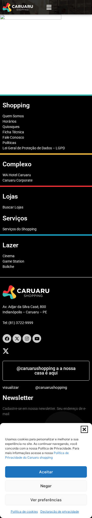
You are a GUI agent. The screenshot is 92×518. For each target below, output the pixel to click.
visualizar (11, 387)
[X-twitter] (17, 338)
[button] (84, 429)
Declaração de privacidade (59, 511)
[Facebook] (7, 338)
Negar (46, 485)
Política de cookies (24, 511)
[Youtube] (36, 338)
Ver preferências (46, 499)
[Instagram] (26, 338)
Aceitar (46, 472)
